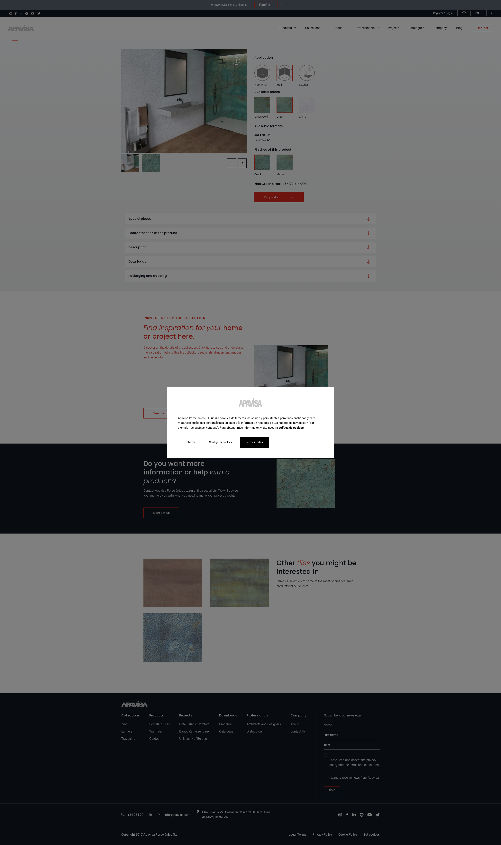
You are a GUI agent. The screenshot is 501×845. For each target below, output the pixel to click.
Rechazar (189, 442)
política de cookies (291, 427)
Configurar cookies (220, 442)
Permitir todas (254, 442)
